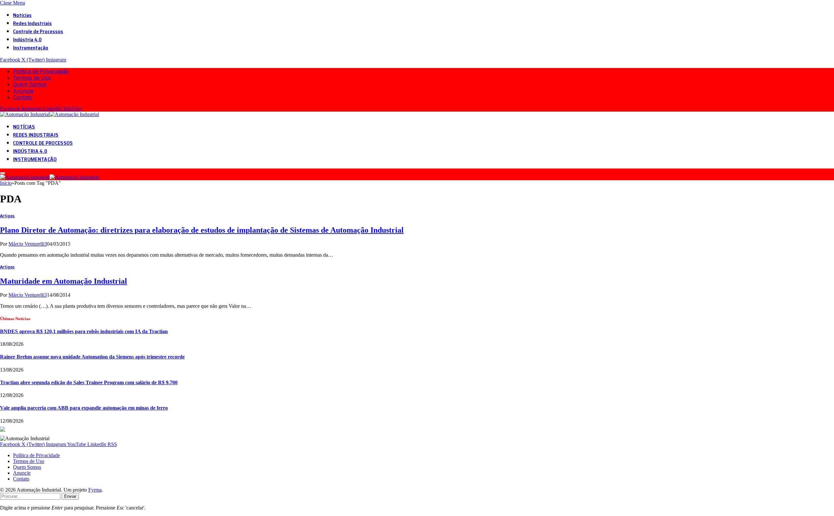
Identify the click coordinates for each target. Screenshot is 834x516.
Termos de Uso (32, 78)
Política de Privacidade (40, 71)
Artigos (7, 215)
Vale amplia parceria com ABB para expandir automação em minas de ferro (84, 408)
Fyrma (95, 490)
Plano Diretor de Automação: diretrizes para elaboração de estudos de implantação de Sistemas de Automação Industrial (202, 230)
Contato (23, 97)
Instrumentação (30, 48)
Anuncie (23, 91)
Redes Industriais (32, 23)
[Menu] (2, 173)
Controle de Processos (38, 31)
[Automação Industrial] (50, 114)
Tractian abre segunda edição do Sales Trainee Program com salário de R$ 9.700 (89, 382)
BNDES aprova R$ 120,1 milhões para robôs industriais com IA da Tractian (84, 331)
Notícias (22, 15)
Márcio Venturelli (26, 244)
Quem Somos (30, 84)
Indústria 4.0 (27, 39)
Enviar (70, 496)
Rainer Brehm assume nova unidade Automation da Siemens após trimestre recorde (92, 357)
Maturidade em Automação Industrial (63, 281)
